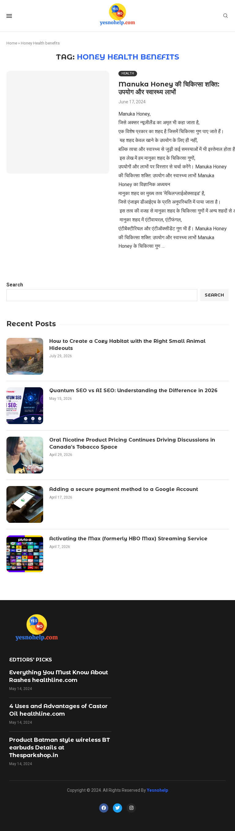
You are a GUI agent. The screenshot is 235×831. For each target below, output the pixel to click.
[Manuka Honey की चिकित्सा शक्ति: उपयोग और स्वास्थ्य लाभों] (57, 122)
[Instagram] (131, 808)
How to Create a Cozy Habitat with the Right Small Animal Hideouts (127, 344)
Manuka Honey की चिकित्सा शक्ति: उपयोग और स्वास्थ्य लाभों (168, 88)
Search (14, 285)
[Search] (225, 15)
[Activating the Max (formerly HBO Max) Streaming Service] (24, 553)
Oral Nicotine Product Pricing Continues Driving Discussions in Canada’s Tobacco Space (132, 443)
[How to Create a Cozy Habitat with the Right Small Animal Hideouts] (24, 356)
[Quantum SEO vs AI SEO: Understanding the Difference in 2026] (24, 405)
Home (11, 43)
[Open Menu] (9, 16)
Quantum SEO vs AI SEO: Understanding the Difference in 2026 (133, 390)
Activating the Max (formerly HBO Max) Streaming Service (128, 539)
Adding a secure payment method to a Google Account (123, 489)
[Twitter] (117, 808)
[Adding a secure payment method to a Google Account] (24, 504)
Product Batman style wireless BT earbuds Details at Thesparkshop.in (59, 748)
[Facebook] (103, 808)
